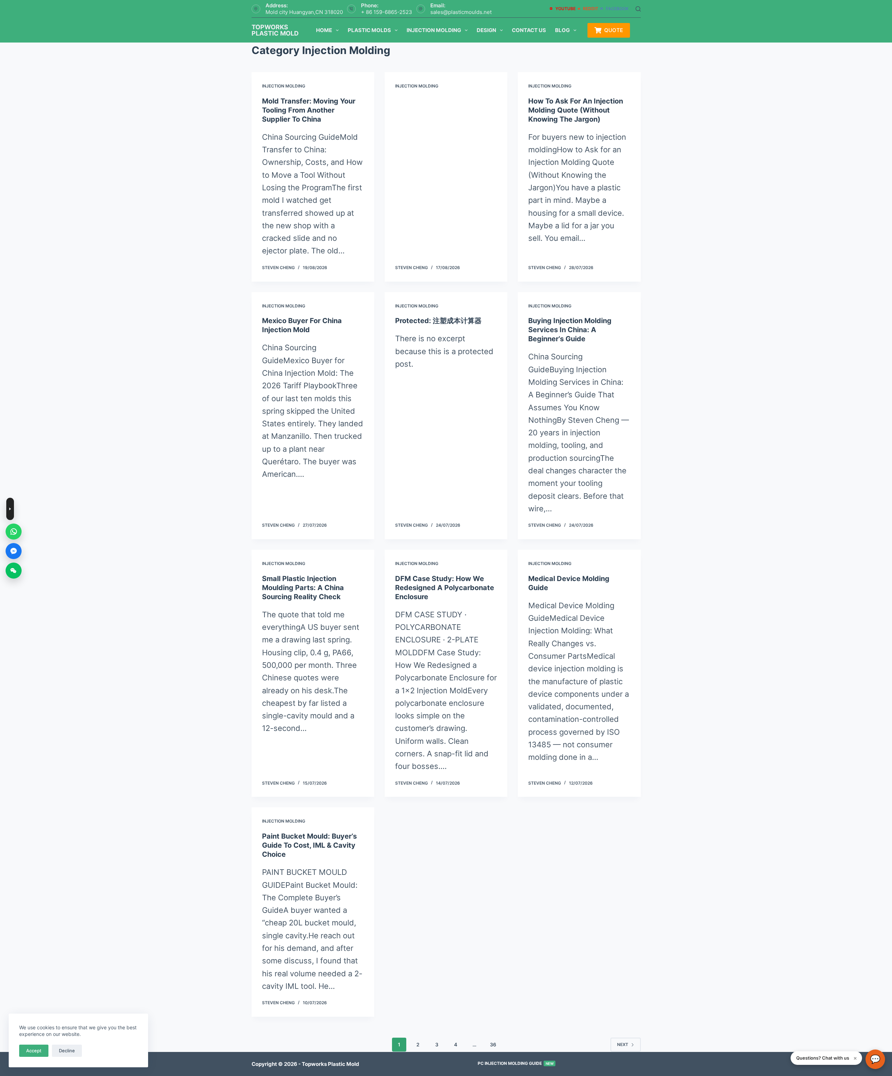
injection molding (283, 86)
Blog (562, 30)
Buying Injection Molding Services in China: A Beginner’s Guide (570, 329)
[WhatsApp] (14, 532)
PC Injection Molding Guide (516, 1063)
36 (493, 1044)
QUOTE (613, 30)
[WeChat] (14, 571)
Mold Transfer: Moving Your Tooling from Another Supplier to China (308, 110)
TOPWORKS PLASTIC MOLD (275, 30)
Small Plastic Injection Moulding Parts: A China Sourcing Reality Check (303, 587)
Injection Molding (434, 30)
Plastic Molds (369, 30)
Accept (33, 1050)
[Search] (638, 9)
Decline (67, 1050)
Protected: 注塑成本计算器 (438, 320)
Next (622, 1044)
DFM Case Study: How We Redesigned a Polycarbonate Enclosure (444, 587)
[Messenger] (14, 551)
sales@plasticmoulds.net (461, 12)
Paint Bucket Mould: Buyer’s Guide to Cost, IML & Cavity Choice (309, 845)
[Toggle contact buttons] (10, 509)
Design (486, 30)
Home (324, 30)
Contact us (529, 30)
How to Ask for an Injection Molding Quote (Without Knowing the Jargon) (575, 110)
